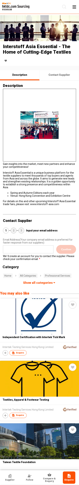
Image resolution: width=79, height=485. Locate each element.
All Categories (28, 275)
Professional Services (57, 275)
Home (7, 275)
